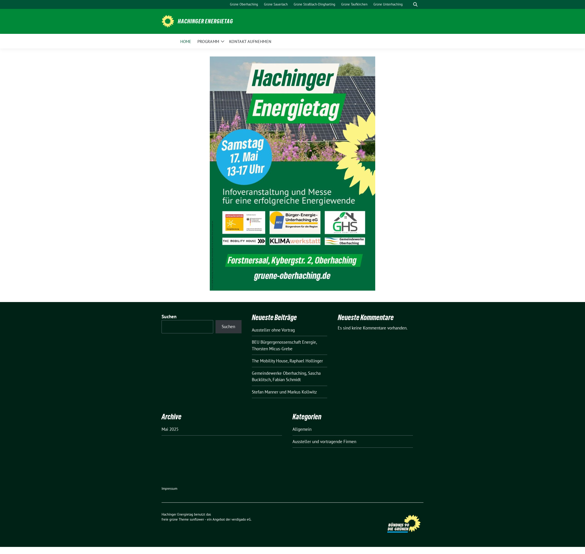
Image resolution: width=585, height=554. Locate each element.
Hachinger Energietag (205, 21)
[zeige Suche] (415, 4)
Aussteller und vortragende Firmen (324, 441)
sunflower (197, 519)
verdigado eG (241, 519)
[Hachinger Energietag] (168, 21)
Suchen (169, 316)
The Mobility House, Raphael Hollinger (287, 361)
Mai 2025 (170, 429)
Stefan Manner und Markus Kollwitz (284, 392)
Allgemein (301, 429)
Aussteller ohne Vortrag (273, 330)
